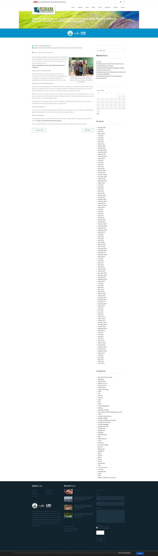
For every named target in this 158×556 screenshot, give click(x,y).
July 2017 (100, 308)
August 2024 (101, 133)
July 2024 (100, 135)
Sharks (99, 457)
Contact (115, 7)
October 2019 (102, 252)
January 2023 (101, 172)
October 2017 (102, 301)
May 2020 (101, 238)
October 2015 (102, 349)
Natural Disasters (102, 434)
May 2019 (101, 263)
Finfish (58, 48)
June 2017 (101, 310)
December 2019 (102, 248)
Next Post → (88, 130)
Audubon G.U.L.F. (102, 383)
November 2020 (102, 226)
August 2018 (101, 281)
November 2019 (102, 250)
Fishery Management (103, 406)
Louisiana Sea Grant (103, 426)
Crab (54, 48)
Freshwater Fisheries (103, 410)
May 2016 (101, 336)
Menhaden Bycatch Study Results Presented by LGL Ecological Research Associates (84, 498)
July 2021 (100, 209)
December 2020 (102, 224)
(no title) (98, 61)
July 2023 (100, 160)
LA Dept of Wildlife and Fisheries (107, 420)
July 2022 (100, 185)
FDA (99, 402)
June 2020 (101, 236)
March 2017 (101, 316)
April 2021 (101, 215)
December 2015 (102, 347)
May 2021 (101, 213)
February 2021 (102, 219)
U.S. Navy (100, 469)
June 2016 (101, 334)
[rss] (124, 2)
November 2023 (102, 152)
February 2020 (102, 244)
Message (98, 508)
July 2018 (100, 283)
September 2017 (102, 304)
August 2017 (101, 306)
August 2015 (101, 353)
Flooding (100, 408)
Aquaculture (101, 379)
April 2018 (101, 289)
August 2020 (101, 232)
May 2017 (101, 312)
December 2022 (102, 174)
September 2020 (102, 230)
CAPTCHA (99, 525)
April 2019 (101, 265)
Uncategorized (102, 471)
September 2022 (102, 181)
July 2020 (100, 234)
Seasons (100, 455)
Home (73, 7)
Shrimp (69, 48)
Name (98, 494)
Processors (101, 443)
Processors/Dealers (103, 445)
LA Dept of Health (103, 418)
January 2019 (101, 271)
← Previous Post (38, 130)
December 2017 (102, 297)
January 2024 (101, 148)
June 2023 (101, 162)
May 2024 (101, 140)
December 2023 (102, 150)
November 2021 (102, 201)
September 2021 (102, 205)
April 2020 (101, 240)
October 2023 (102, 154)
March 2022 (101, 193)
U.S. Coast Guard (102, 467)
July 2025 (100, 129)
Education (100, 397)
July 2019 (100, 258)
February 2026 (102, 127)
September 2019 (102, 254)
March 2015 (101, 363)
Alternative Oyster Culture (105, 377)
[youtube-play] (120, 2)
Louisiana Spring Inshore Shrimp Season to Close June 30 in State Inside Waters (83, 515)
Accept (140, 553)
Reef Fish (100, 447)
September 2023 (102, 156)
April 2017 (101, 314)
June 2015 (101, 357)
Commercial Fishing (48, 48)
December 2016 (102, 322)
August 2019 (101, 256)
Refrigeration (101, 449)
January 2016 (101, 345)
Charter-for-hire (38, 48)
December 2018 (102, 273)
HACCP (100, 414)
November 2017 (102, 299)
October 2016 (102, 326)
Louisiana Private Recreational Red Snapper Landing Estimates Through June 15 (83, 507)
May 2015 (101, 359)
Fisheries (80, 7)
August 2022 (101, 183)
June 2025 (101, 131)
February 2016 (102, 342)
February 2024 (102, 146)
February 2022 (102, 195)
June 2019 (101, 260)
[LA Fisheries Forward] (44, 9)
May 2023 (101, 164)
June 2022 (101, 187)
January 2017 (101, 320)
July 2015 (100, 355)
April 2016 (101, 338)
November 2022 (102, 176)
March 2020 (101, 242)
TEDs (99, 465)
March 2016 (101, 340)
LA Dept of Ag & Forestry (104, 416)
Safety (99, 453)
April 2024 (101, 142)
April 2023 (101, 166)
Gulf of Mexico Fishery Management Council (110, 412)
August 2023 (101, 158)
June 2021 (101, 211)
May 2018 (101, 287)
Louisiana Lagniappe (103, 424)
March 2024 (101, 144)
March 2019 (101, 267)
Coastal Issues (102, 387)
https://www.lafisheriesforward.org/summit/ (49, 120)
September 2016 (102, 328)
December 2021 (102, 199)
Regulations (101, 451)
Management (101, 430)
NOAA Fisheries (102, 438)
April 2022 (101, 191)
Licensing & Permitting (104, 422)
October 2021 (102, 203)
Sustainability (101, 463)
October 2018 (102, 277)
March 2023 (101, 168)
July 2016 (100, 332)
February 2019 (102, 269)
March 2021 (101, 217)
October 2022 (102, 178)
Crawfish (100, 395)
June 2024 (101, 137)
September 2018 (102, 279)
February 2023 (102, 170)
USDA (99, 473)
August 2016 (101, 330)
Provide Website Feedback (71, 528)
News (87, 7)
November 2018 (102, 275)
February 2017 (102, 318)
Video (99, 475)
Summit (123, 7)
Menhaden (101, 432)
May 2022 (101, 189)
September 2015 (102, 351)
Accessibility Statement (70, 530)
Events (100, 7)
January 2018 (101, 295)
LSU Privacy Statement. (124, 553)
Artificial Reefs (102, 381)
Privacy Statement (69, 526)
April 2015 (101, 361)
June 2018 (101, 285)
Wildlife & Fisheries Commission (107, 477)
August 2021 (101, 207)
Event (99, 399)
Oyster (65, 48)
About (93, 7)
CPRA (99, 391)
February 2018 (102, 293)
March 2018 (101, 291)
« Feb (97, 113)
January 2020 (101, 246)
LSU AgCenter (101, 428)
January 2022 (101, 197)
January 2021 (101, 222)
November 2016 (102, 324)
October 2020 (102, 228)
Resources (107, 7)
